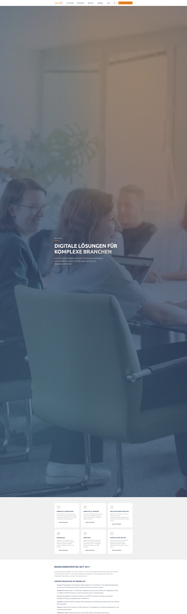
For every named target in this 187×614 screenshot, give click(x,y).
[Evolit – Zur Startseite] (58, 2)
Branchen (81, 3)
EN (116, 3)
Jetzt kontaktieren (125, 3)
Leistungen (70, 3)
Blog (108, 3)
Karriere (100, 3)
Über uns (90, 3)
